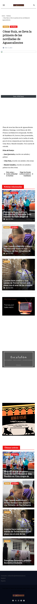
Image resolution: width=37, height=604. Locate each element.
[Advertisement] (19, 112)
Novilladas (14, 27)
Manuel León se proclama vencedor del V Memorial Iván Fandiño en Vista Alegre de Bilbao (17, 215)
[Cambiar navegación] (3, 5)
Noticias (6, 27)
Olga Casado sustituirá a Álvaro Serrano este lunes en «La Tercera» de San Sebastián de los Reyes (17, 250)
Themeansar (21, 591)
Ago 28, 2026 (9, 219)
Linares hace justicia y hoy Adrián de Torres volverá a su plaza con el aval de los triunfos (17, 283)
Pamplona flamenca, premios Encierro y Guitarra (17, 561)
